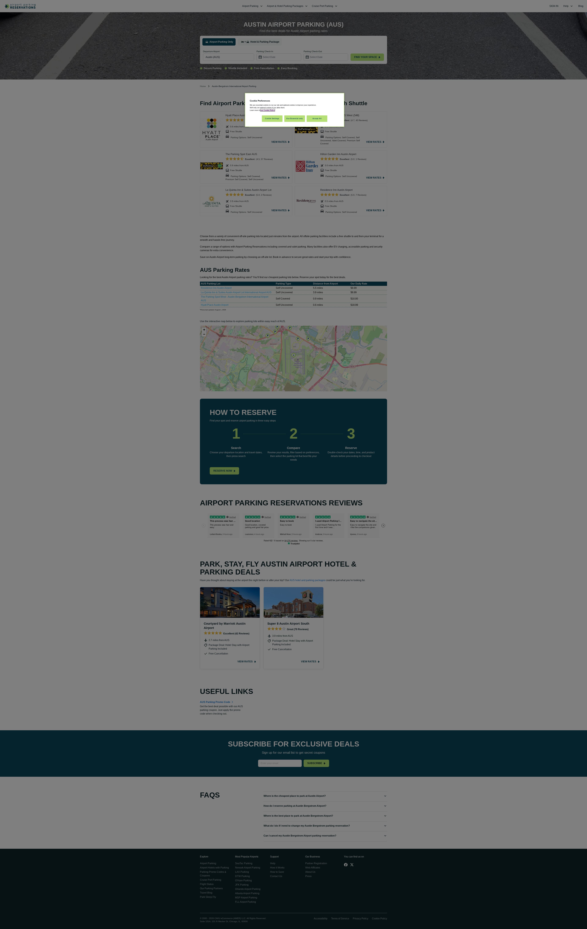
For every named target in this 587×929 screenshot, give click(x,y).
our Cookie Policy (267, 110)
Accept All (317, 118)
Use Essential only (294, 118)
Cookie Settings (272, 118)
